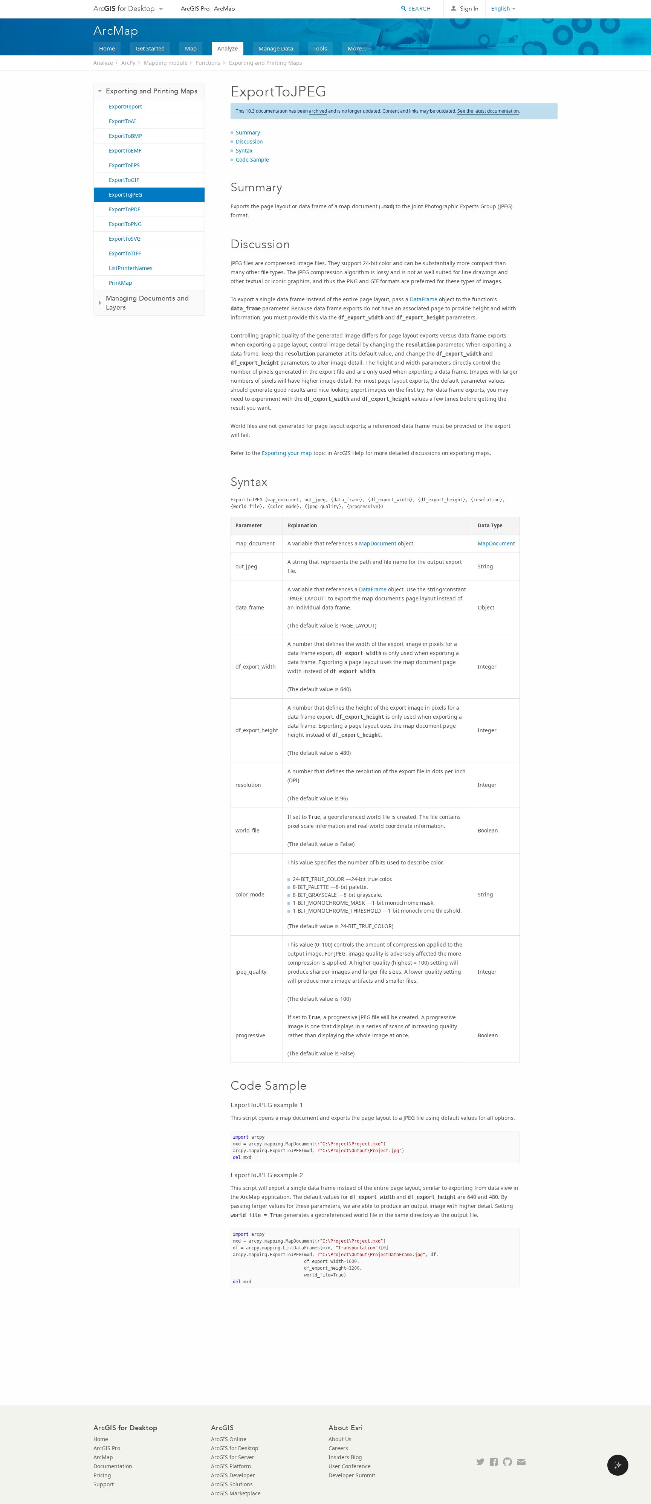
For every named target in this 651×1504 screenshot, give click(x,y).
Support (103, 1484)
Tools (320, 48)
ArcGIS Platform (231, 1466)
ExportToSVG (125, 238)
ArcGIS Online (228, 1439)
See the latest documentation (488, 111)
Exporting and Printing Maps (265, 62)
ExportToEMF (125, 150)
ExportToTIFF (125, 253)
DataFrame (423, 299)
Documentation (112, 1466)
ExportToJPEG (125, 194)
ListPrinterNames (131, 268)
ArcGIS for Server (232, 1457)
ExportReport (125, 106)
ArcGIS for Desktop (234, 1448)
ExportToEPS (124, 165)
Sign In (469, 8)
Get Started (150, 48)
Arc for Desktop (124, 8)
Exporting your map (287, 453)
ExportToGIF (124, 179)
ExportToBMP (125, 135)
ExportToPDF (124, 209)
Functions (208, 62)
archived (318, 111)
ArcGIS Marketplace (236, 1493)
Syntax (244, 150)
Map (191, 48)
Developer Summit (352, 1475)
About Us (340, 1439)
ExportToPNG (125, 224)
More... (357, 48)
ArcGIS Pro (195, 8)
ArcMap (224, 8)
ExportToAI (122, 121)
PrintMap (120, 282)
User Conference (350, 1466)
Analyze (227, 48)
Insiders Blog (345, 1457)
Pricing (102, 1475)
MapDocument (377, 543)
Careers (338, 1448)
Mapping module (166, 62)
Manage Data (275, 48)
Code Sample (252, 159)
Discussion (249, 141)
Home (107, 48)
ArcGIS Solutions (232, 1484)
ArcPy (128, 62)
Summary (248, 132)
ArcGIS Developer (233, 1475)
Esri (542, 9)
